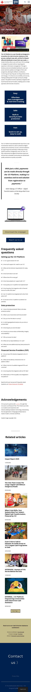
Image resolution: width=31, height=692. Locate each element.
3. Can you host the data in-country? (11, 318)
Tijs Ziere (20, 634)
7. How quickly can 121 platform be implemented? (15, 284)
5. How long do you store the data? (11, 328)
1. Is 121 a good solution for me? (10, 260)
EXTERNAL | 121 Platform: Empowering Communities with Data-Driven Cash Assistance (14, 599)
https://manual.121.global (16, 384)
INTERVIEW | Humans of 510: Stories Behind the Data (15, 570)
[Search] (25, 1)
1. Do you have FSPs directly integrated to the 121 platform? (14, 355)
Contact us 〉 (15, 659)
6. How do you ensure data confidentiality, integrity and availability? (15, 332)
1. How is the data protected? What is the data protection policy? (13, 310)
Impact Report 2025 (12, 459)
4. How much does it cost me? (10, 273)
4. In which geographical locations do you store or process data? (14, 323)
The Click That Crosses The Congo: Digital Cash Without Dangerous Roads (15, 485)
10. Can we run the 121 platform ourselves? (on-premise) (14, 300)
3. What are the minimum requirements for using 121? (14, 269)
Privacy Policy (15, 676)
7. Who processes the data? (9, 337)
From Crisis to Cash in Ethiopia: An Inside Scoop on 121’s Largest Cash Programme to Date (16, 544)
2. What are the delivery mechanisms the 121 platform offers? (13, 360)
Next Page (15, 611)
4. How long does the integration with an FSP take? (15, 371)
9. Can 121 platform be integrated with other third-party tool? (14, 295)
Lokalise (18, 404)
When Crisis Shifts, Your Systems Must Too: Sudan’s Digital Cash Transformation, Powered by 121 (15, 513)
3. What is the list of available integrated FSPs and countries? (14, 366)
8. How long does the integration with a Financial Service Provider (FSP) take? (14, 289)
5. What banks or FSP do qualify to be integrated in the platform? (14, 375)
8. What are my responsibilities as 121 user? (13, 341)
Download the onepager (15, 232)
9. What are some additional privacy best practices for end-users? (15, 345)
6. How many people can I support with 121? (13, 281)
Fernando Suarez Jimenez (17, 636)
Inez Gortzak (21, 632)
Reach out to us (15, 240)
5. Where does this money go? (10, 277)
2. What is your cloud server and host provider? (14, 315)
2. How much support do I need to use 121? (13, 264)
